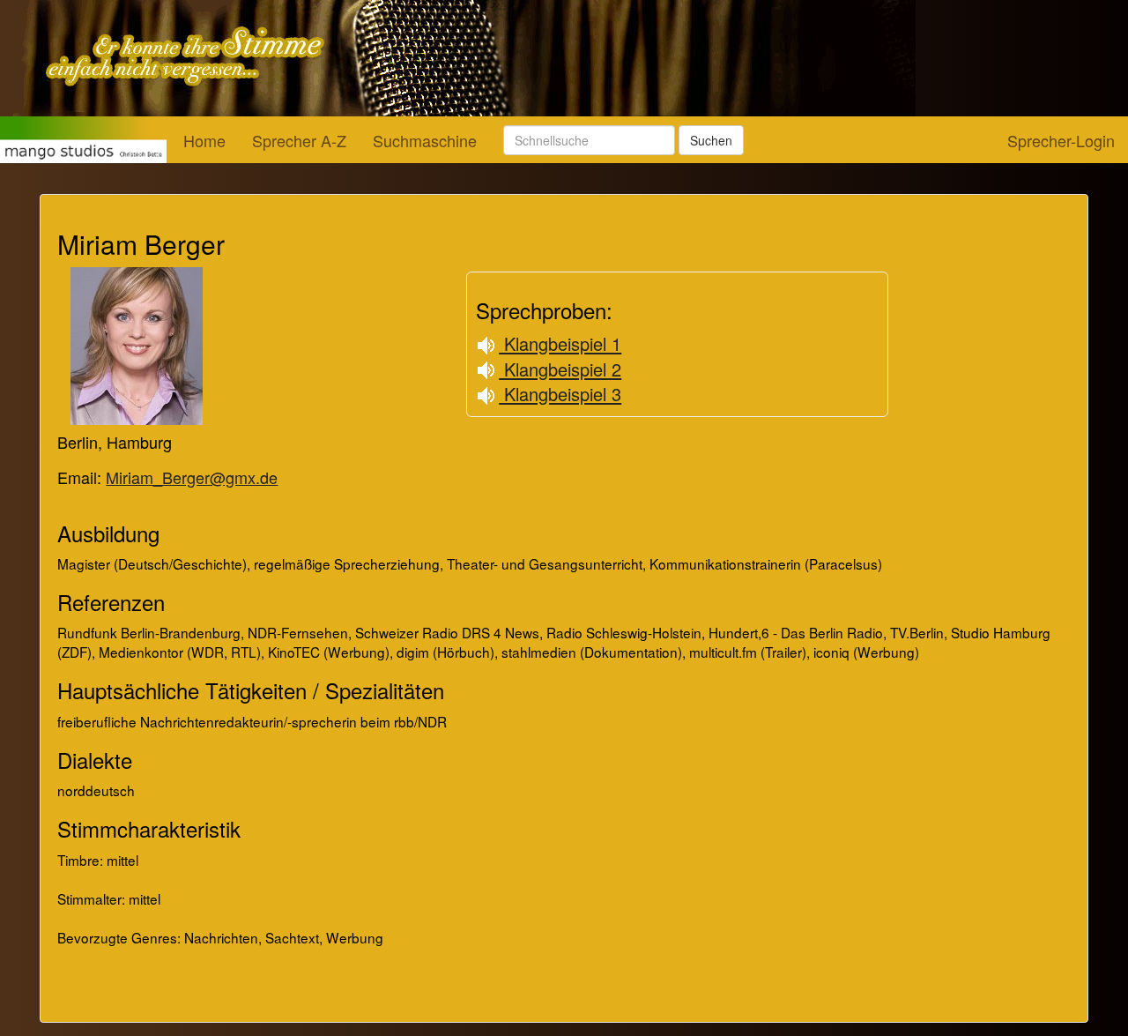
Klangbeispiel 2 (560, 369)
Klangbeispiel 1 (560, 343)
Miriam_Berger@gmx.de (192, 477)
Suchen (711, 140)
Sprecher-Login (1061, 140)
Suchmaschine (425, 140)
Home (204, 140)
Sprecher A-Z (299, 140)
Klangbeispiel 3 (560, 393)
